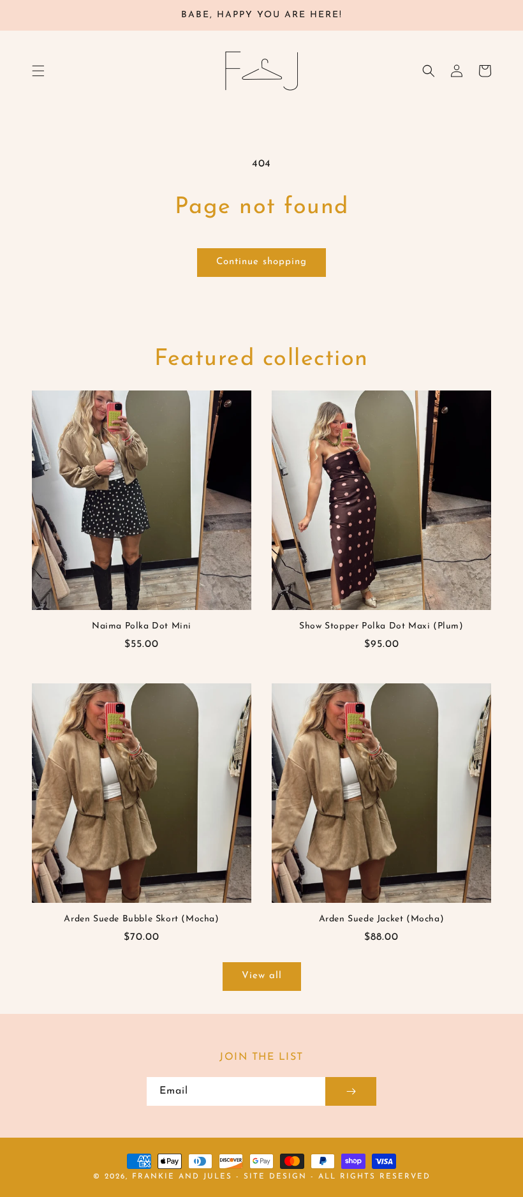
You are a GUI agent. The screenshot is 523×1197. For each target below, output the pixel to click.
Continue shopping (261, 262)
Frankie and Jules (184, 1176)
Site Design (275, 1176)
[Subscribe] (350, 1091)
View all (262, 976)
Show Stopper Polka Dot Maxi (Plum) (381, 626)
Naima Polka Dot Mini (141, 626)
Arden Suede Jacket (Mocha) (382, 919)
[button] (38, 71)
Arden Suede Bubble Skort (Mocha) (141, 919)
